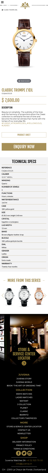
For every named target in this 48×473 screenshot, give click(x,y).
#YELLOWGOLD (34, 123)
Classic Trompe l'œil (10, 10)
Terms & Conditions (24, 449)
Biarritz (24, 415)
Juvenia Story (24, 379)
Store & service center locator (24, 427)
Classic (24, 411)
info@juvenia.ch (24, 464)
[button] (45, 295)
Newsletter (24, 434)
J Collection (24, 404)
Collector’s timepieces (24, 418)
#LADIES (5, 126)
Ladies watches (24, 397)
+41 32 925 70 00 (34, 460)
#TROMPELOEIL (18, 123)
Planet (24, 408)
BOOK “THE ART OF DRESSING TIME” (24, 386)
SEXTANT (24, 401)
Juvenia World (24, 382)
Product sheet (24, 134)
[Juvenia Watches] (25, 8)
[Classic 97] (9, 296)
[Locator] (24, 363)
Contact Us (24, 430)
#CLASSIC (6, 123)
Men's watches (24, 394)
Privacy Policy (24, 445)
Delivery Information (24, 442)
